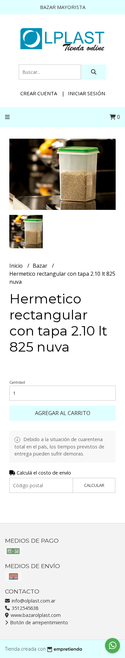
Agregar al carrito (62, 413)
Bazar (41, 265)
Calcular (94, 485)
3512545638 (24, 608)
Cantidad (17, 382)
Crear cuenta (38, 93)
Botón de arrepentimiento (38, 622)
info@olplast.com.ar (32, 601)
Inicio (16, 265)
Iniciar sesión (86, 93)
